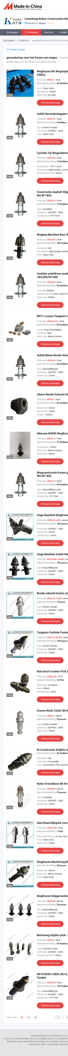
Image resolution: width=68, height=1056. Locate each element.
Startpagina (12, 32)
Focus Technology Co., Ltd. (56, 1035)
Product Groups (17, 49)
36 (28, 1017)
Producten (33, 32)
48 (35, 1017)
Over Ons (48, 32)
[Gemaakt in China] (23, 6)
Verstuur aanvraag (50, 102)
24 (22, 1017)
